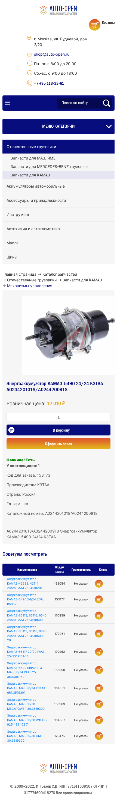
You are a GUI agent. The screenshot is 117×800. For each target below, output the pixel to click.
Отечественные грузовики (31, 146)
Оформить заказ (58, 443)
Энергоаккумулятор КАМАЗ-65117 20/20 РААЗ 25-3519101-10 (26, 651)
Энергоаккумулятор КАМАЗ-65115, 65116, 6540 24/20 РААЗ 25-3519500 (27, 615)
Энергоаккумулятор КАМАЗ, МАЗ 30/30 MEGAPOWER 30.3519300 (26, 704)
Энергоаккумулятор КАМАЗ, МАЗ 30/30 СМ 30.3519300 (24, 736)
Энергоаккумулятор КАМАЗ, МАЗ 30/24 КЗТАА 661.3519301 (26, 688)
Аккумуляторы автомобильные (36, 186)
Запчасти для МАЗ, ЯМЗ (33, 158)
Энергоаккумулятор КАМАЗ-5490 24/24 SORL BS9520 (25, 599)
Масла (13, 242)
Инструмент (18, 214)
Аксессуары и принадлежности (36, 200)
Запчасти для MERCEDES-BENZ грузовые (49, 166)
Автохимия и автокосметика (33, 228)
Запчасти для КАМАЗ (30, 175)
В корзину (61, 430)
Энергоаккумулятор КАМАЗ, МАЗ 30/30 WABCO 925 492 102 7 (27, 720)
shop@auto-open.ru (51, 54)
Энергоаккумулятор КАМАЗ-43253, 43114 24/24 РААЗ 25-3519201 (24, 583)
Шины (12, 257)
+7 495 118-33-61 (49, 83)
